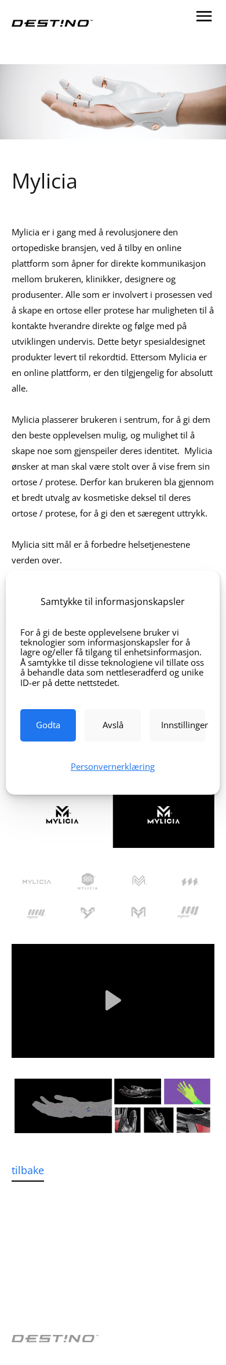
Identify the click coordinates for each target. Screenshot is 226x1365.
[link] (48, 725)
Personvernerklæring (113, 766)
